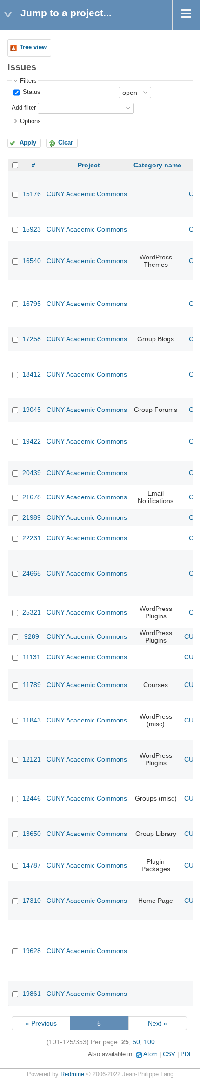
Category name (157, 165)
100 (149, 1042)
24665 (31, 573)
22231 (31, 538)
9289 (31, 636)
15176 (31, 194)
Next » (157, 1023)
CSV (169, 1054)
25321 (31, 612)
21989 (31, 517)
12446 (31, 798)
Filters (28, 81)
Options (30, 121)
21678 (31, 497)
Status (30, 92)
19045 (31, 409)
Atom (150, 1054)
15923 (31, 229)
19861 (31, 993)
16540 (31, 261)
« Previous (41, 1023)
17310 (31, 900)
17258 (31, 339)
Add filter (24, 108)
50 (136, 1042)
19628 (31, 950)
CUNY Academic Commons (87, 194)
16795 (31, 303)
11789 (32, 685)
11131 (31, 657)
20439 (31, 473)
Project (89, 165)
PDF (186, 1054)
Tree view (33, 47)
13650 (31, 833)
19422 (31, 441)
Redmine (72, 1074)
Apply (28, 142)
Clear (65, 142)
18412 (31, 374)
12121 (31, 759)
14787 (31, 865)
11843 (32, 720)
